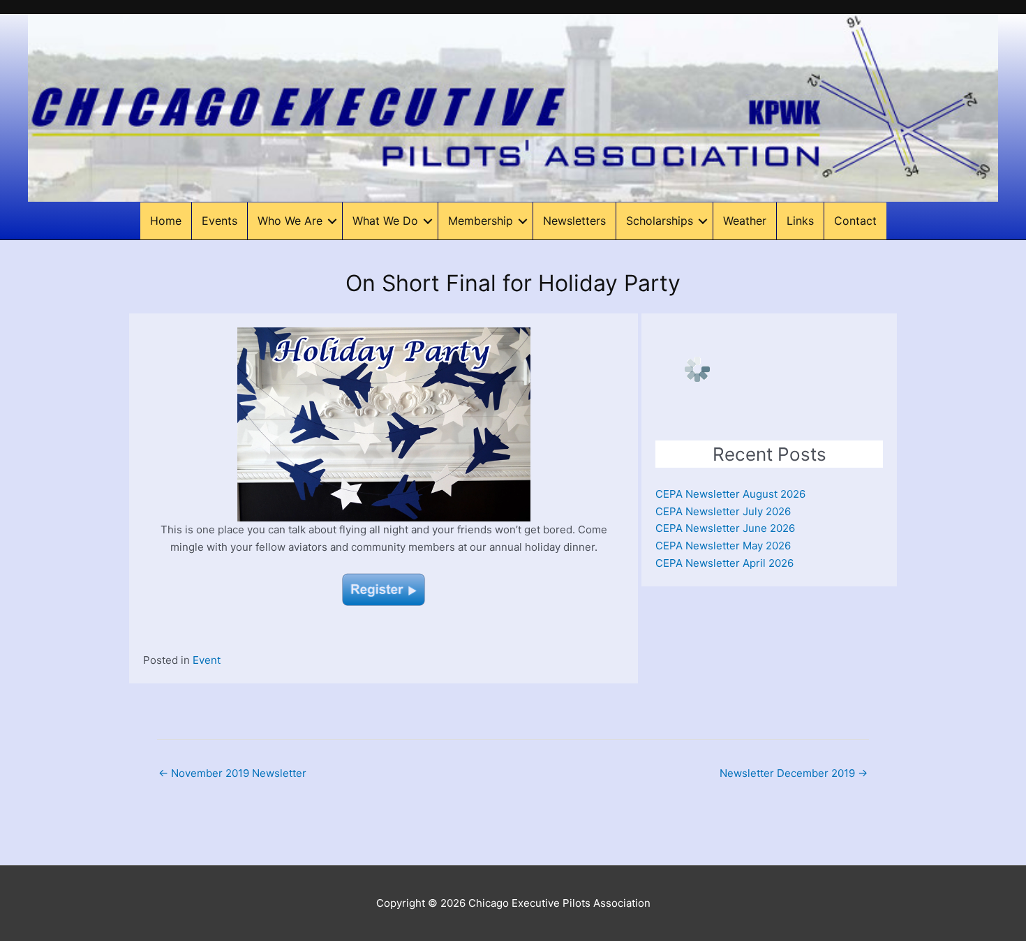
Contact (855, 221)
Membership (480, 221)
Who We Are (290, 221)
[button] (332, 220)
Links (800, 221)
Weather (744, 221)
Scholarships (659, 221)
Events (219, 221)
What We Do (385, 221)
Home (165, 221)
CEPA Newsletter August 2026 (730, 494)
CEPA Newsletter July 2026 (723, 511)
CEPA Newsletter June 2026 (725, 528)
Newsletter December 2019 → (794, 773)
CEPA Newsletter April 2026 (724, 563)
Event (207, 660)
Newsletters (574, 221)
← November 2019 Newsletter (232, 773)
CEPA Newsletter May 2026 (723, 545)
